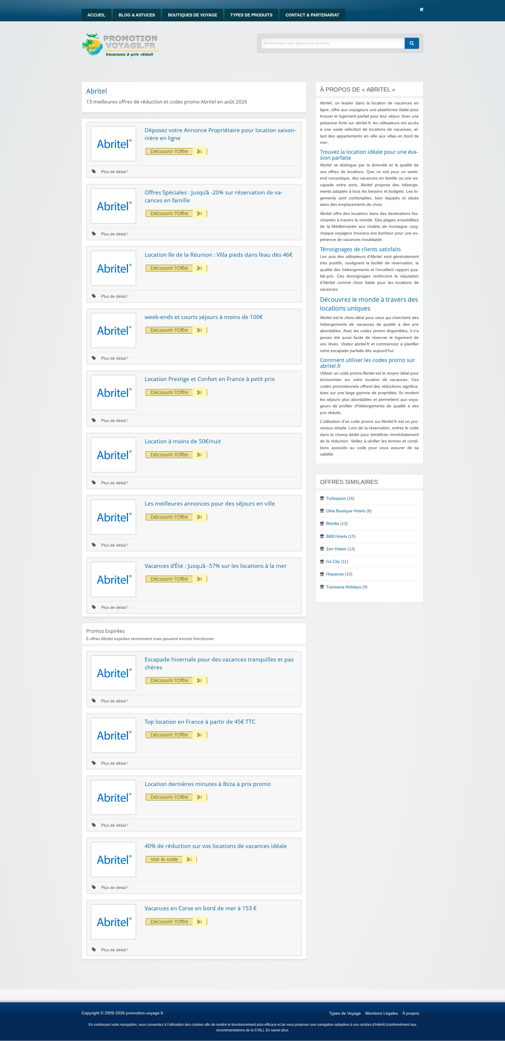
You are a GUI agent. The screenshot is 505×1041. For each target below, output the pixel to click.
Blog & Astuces (137, 15)
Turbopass (336, 498)
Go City (333, 561)
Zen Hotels (336, 549)
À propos (410, 1013)
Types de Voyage (345, 1013)
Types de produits (251, 15)
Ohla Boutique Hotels (345, 511)
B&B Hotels (336, 536)
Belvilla (332, 523)
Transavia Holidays (343, 587)
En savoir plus (277, 1030)
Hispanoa (335, 574)
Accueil (96, 15)
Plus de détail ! (114, 172)
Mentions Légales (381, 1013)
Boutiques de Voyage (192, 15)
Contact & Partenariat (312, 15)
